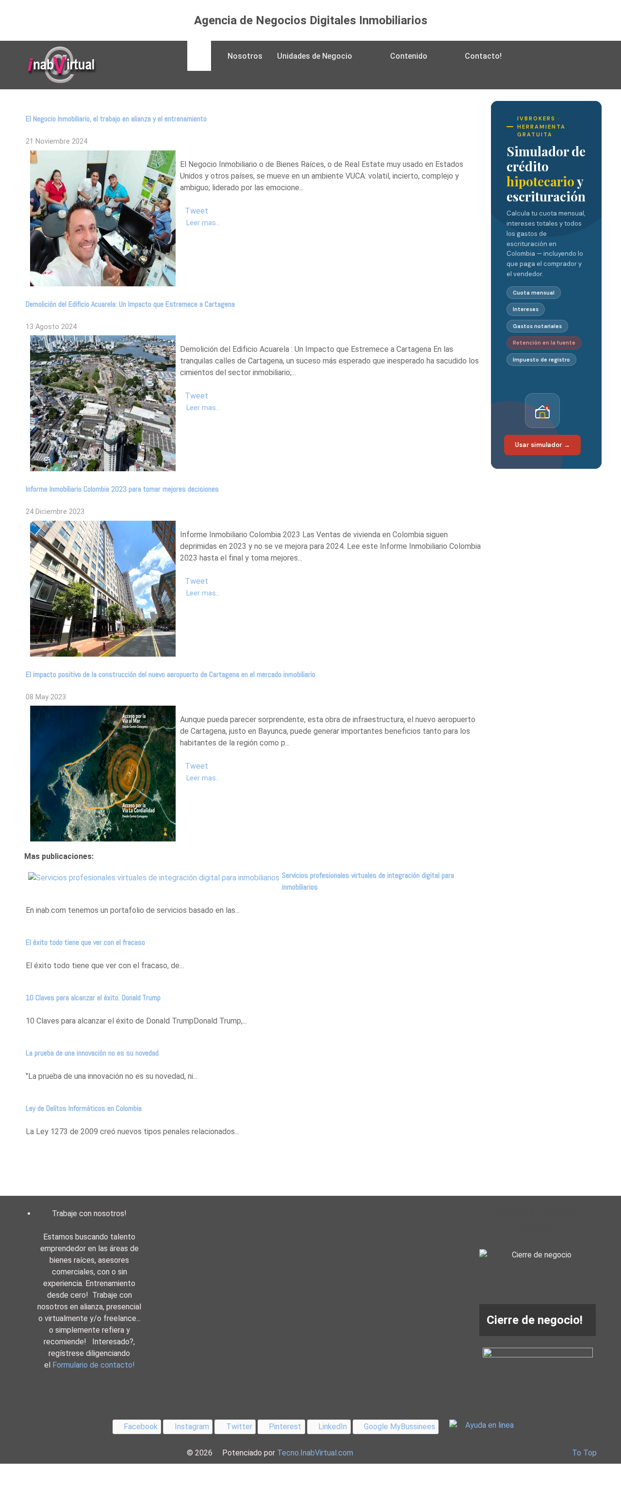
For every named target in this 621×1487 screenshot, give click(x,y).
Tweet (196, 210)
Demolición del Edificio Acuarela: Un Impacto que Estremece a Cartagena (130, 304)
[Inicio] (199, 56)
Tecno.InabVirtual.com (315, 1452)
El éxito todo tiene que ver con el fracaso (85, 942)
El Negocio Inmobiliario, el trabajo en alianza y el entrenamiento (116, 119)
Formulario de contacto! (93, 1365)
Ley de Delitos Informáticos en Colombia (84, 1108)
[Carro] (521, 56)
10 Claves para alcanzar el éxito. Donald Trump (93, 997)
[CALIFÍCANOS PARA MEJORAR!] (538, 1363)
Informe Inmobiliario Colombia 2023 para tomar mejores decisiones (122, 489)
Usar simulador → (542, 445)
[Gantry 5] (60, 65)
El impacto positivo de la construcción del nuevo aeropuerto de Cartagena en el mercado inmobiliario (170, 674)
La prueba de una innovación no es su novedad (92, 1053)
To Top (584, 1452)
